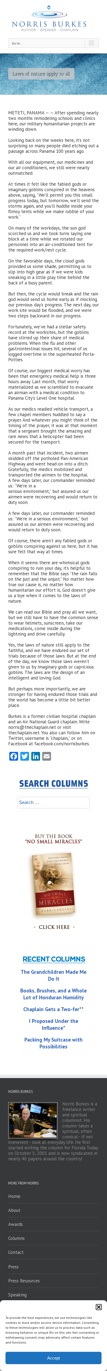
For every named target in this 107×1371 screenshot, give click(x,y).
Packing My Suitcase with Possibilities (53, 1043)
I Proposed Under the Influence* (53, 1024)
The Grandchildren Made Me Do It (53, 975)
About (14, 1210)
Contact (16, 1252)
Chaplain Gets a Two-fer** (53, 1009)
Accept (53, 1358)
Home (14, 1196)
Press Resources (24, 1281)
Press (13, 1267)
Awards (15, 1224)
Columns (16, 1238)
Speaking (17, 1295)
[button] (99, 1307)
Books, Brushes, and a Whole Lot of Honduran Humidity (53, 994)
